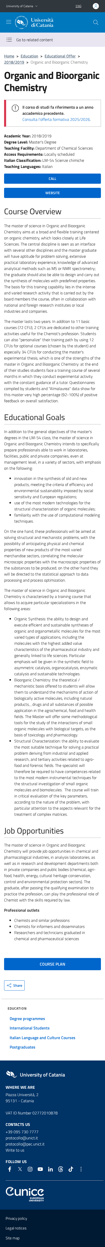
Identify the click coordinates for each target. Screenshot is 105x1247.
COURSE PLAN (52, 964)
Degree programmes (27, 1018)
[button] (36, 6)
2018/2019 (14, 62)
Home (9, 56)
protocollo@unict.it (22, 1138)
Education (29, 56)
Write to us (15, 1150)
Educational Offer (60, 56)
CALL (52, 178)
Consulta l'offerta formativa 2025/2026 (56, 119)
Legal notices (16, 1228)
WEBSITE (52, 192)
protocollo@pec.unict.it (25, 1144)
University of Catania (19, 6)
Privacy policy (16, 1218)
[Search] (96, 22)
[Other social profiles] (81, 1169)
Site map (13, 1238)
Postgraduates (22, 1047)
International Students (30, 1028)
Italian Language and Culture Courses (42, 1038)
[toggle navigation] (9, 22)
